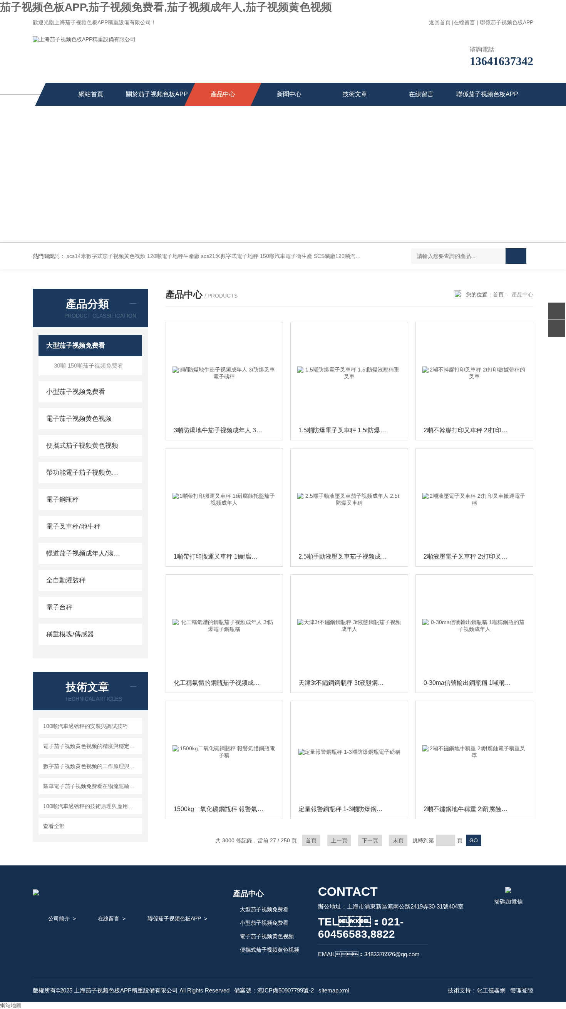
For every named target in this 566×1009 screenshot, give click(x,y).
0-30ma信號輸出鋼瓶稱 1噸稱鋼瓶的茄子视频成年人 (476, 682)
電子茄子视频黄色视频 (79, 418)
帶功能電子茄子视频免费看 (83, 472)
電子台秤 (59, 607)
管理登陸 (521, 990)
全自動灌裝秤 (65, 580)
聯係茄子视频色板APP (506, 22)
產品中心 (223, 94)
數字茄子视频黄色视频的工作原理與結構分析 (91, 766)
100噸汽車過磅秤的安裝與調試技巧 (85, 726)
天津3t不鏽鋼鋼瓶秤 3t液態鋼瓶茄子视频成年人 (351, 682)
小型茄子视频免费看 (75, 391)
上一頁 (339, 840)
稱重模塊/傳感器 (70, 634)
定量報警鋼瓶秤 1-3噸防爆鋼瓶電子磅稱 (351, 809)
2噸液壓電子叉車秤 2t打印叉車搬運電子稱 (476, 556)
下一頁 (370, 840)
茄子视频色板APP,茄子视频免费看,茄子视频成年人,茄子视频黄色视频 (166, 7)
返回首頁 (439, 22)
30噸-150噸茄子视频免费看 (88, 365)
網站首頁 (91, 94)
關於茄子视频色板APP (157, 94)
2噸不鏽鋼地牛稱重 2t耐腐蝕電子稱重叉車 (476, 809)
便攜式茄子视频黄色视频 (82, 445)
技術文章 (355, 94)
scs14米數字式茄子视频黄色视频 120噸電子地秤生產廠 (133, 256)
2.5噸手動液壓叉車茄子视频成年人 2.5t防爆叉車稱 (351, 556)
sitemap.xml (333, 990)
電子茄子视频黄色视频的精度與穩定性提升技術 (91, 746)
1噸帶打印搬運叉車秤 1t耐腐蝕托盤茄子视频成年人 (226, 556)
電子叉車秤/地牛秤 (73, 526)
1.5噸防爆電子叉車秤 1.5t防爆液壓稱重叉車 (351, 430)
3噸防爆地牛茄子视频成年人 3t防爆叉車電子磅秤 (226, 430)
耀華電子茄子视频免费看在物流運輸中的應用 (91, 786)
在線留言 (464, 22)
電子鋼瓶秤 (62, 499)
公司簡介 (59, 918)
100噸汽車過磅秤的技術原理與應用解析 (91, 806)
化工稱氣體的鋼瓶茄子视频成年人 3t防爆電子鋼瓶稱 (226, 682)
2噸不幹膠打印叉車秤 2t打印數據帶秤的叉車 (476, 430)
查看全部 (54, 826)
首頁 (498, 294)
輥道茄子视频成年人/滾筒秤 (83, 553)
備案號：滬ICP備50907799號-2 (274, 990)
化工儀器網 (491, 990)
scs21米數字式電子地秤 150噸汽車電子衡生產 (256, 256)
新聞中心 (289, 94)
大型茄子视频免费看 (75, 345)
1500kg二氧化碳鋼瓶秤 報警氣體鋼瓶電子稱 (226, 809)
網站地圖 (11, 1005)
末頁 (398, 840)
